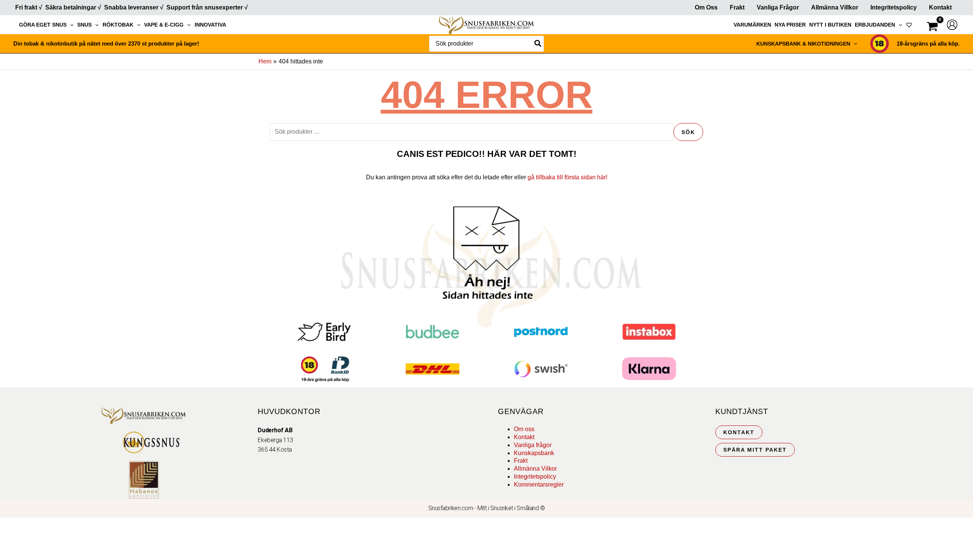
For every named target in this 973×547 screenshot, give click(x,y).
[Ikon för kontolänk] (952, 24)
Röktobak (118, 25)
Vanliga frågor (778, 7)
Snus (84, 25)
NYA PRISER (790, 25)
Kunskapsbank (534, 453)
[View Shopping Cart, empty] (932, 27)
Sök (688, 132)
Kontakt (940, 7)
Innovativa (210, 25)
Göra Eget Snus (43, 25)
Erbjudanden (875, 25)
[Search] (538, 43)
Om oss (524, 429)
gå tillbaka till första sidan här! (567, 177)
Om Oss (706, 7)
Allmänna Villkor (834, 7)
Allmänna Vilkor (535, 468)
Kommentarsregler (539, 484)
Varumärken (752, 25)
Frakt (737, 7)
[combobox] (486, 43)
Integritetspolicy (893, 7)
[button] (70, 24)
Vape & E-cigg (164, 25)
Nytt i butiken (830, 25)
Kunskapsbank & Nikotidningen (803, 44)
